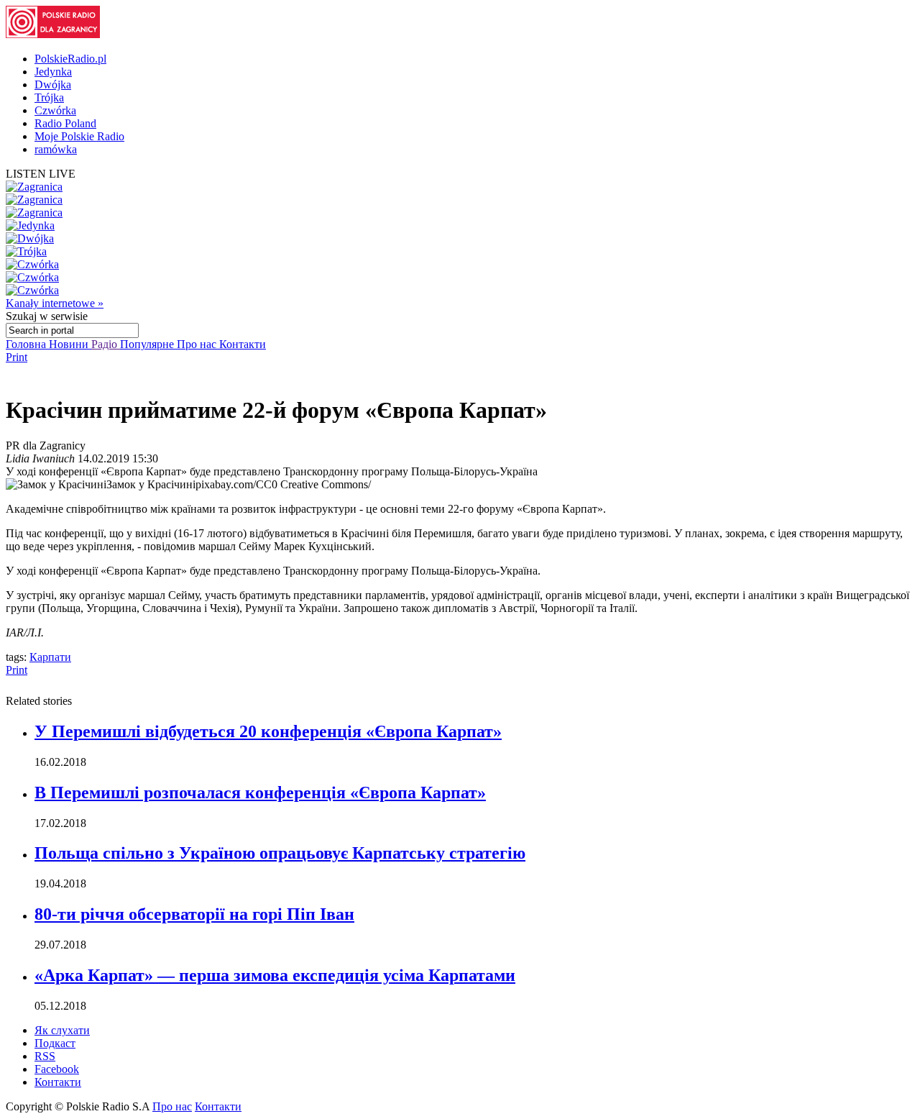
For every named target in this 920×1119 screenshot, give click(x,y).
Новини (70, 344)
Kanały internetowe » (55, 303)
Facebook (56, 1069)
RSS (44, 1056)
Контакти (242, 344)
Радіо (105, 344)
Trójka (49, 97)
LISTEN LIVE (40, 174)
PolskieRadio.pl (70, 58)
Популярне (148, 344)
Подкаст (54, 1043)
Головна (27, 344)
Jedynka (53, 71)
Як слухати (62, 1030)
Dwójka (52, 84)
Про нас (198, 344)
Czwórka (55, 110)
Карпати (50, 657)
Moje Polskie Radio (79, 136)
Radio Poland (65, 123)
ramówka (55, 149)
